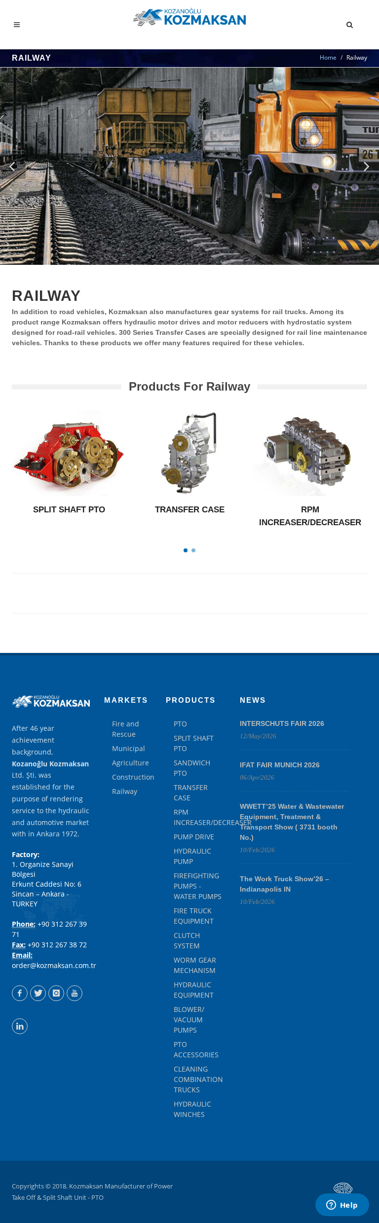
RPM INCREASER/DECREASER (213, 817)
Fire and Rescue (125, 729)
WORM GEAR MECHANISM (195, 965)
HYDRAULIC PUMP (192, 856)
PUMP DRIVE (194, 836)
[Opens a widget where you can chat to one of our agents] (342, 1205)
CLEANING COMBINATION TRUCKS (198, 1079)
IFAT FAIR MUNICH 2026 (280, 765)
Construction (133, 777)
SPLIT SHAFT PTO (69, 509)
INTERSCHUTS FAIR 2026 (282, 723)
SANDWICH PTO (192, 768)
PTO (180, 723)
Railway (124, 791)
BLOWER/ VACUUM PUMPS (189, 1020)
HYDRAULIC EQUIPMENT (194, 990)
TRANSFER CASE (190, 509)
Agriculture (130, 762)
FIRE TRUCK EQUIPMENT (194, 916)
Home (328, 57)
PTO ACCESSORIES (196, 1049)
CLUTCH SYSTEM (187, 940)
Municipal (128, 748)
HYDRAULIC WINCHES (192, 1109)
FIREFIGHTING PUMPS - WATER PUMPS (198, 886)
